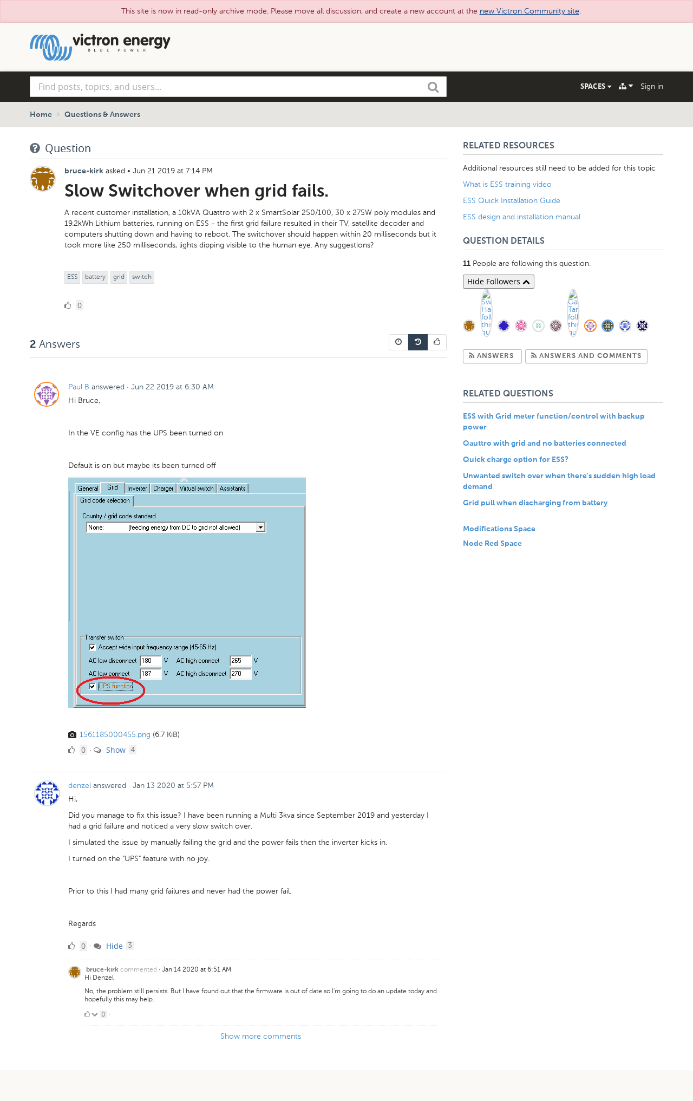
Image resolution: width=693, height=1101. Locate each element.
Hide (113, 946)
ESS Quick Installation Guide (511, 200)
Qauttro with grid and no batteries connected (544, 443)
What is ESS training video (507, 184)
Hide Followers (494, 281)
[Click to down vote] (95, 1014)
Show (115, 750)
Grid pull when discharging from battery (535, 503)
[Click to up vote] (87, 1014)
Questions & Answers (102, 115)
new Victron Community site (529, 11)
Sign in (651, 86)
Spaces (593, 86)
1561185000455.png (115, 734)
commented (138, 969)
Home (41, 115)
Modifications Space (499, 529)
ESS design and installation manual (521, 216)
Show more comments (260, 1036)
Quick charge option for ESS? (515, 460)
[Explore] (626, 86)
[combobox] (238, 86)
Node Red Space (492, 544)
